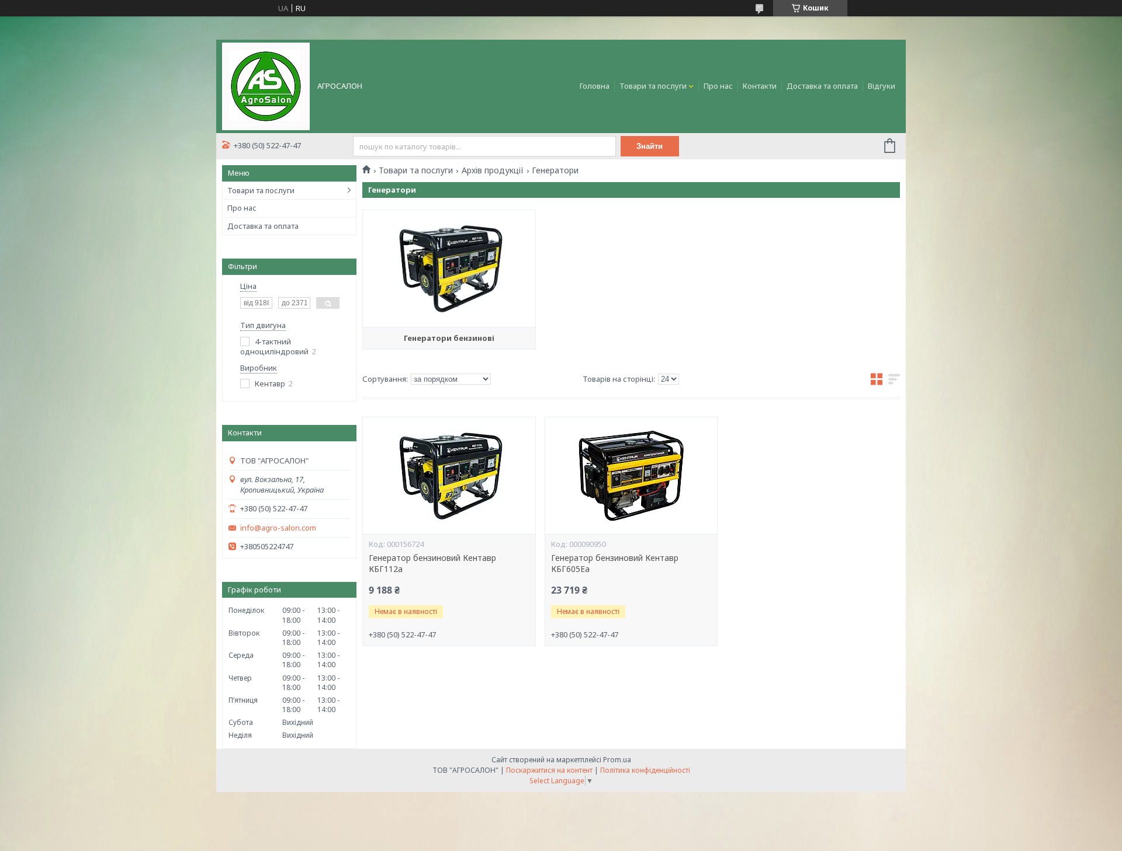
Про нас (718, 86)
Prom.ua (617, 760)
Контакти (760, 86)
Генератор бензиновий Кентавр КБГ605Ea (614, 563)
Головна (595, 86)
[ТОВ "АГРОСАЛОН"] (266, 85)
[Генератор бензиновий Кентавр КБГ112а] (449, 475)
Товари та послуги (653, 86)
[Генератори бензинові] (449, 268)
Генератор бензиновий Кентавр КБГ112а (432, 563)
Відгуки (881, 86)
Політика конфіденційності (645, 770)
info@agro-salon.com (278, 528)
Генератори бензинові (449, 338)
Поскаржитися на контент (549, 770)
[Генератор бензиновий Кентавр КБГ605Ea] (631, 475)
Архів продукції (493, 170)
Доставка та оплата (822, 86)
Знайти (649, 146)
